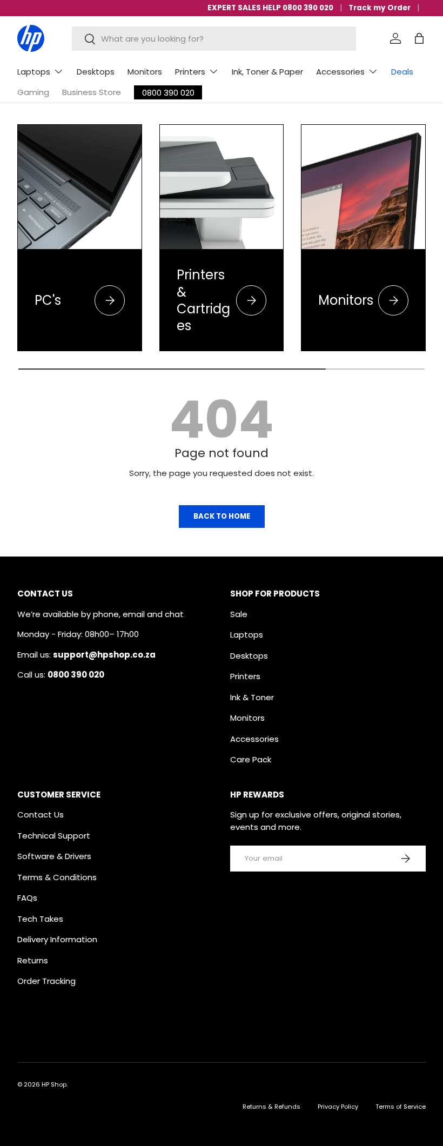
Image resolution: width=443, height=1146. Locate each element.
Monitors (144, 71)
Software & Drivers (54, 856)
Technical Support (53, 835)
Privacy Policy (338, 1106)
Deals (402, 71)
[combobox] (213, 38)
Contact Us (40, 814)
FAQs (27, 897)
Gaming (33, 92)
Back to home (221, 516)
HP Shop (54, 1084)
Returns (32, 960)
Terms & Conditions (57, 877)
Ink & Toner (252, 697)
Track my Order (379, 8)
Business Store (91, 92)
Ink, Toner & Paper (267, 71)
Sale (238, 614)
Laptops (246, 634)
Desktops (96, 71)
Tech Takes (40, 918)
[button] (419, 38)
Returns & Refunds (271, 1106)
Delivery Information (57, 939)
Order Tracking (46, 981)
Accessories (254, 739)
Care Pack (250, 759)
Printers (245, 676)
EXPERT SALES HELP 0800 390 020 (270, 8)
